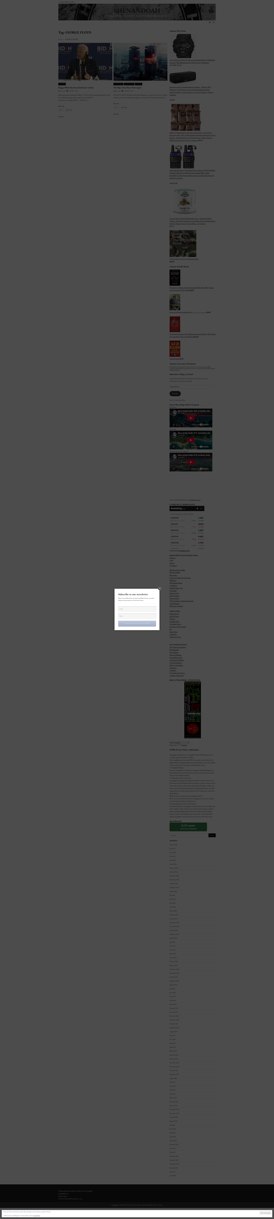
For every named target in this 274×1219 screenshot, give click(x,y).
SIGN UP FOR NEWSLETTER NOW (137, 624)
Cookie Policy (36, 1215)
